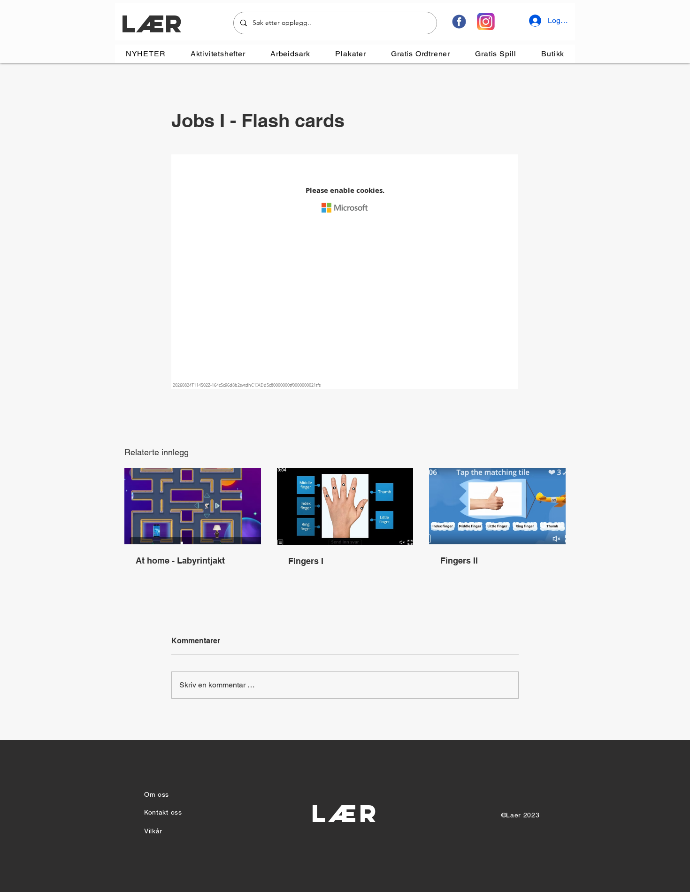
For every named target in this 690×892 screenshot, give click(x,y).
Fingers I (305, 561)
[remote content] (345, 272)
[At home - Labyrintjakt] (192, 506)
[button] (218, 54)
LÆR (151, 23)
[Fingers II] (497, 506)
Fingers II (459, 560)
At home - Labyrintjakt (180, 560)
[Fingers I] (345, 506)
